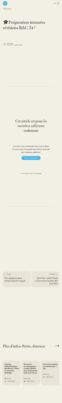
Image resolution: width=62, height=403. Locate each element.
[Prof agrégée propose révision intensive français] (16, 279)
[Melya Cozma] (4, 44)
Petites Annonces (7, 8)
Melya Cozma (10, 43)
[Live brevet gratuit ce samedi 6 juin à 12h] (50, 373)
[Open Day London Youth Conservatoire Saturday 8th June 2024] (45, 279)
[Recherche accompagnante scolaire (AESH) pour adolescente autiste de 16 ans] (31, 373)
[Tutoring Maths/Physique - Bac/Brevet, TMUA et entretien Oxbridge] (12, 373)
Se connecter (37, 173)
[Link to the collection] (55, 346)
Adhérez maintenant (31, 158)
